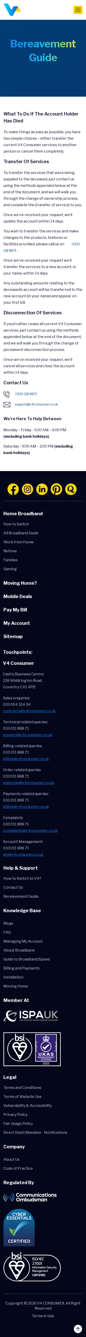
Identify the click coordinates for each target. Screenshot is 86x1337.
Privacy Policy (15, 1114)
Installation (13, 977)
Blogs (8, 923)
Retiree (10, 551)
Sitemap (13, 636)
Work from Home (18, 542)
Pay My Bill (15, 610)
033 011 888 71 (16, 728)
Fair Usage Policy (18, 1123)
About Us (11, 1159)
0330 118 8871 (25, 394)
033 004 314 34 (17, 704)
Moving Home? (20, 583)
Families (10, 560)
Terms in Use (43, 1316)
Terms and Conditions (22, 1087)
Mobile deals (17, 596)
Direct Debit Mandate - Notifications (35, 1132)
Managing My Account (23, 941)
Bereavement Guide (21, 896)
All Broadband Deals (20, 533)
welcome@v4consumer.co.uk (28, 783)
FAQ (7, 932)
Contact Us (13, 887)
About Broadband (18, 950)
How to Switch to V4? (22, 878)
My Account (16, 623)
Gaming (10, 569)
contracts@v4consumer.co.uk (29, 711)
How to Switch (16, 524)
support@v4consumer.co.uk (36, 404)
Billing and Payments (21, 968)
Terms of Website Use (22, 1096)
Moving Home (15, 986)
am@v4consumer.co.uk (23, 854)
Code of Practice (18, 1168)
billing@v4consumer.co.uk (26, 759)
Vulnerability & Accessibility (27, 1105)
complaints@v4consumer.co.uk (30, 830)
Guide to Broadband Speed (26, 959)
